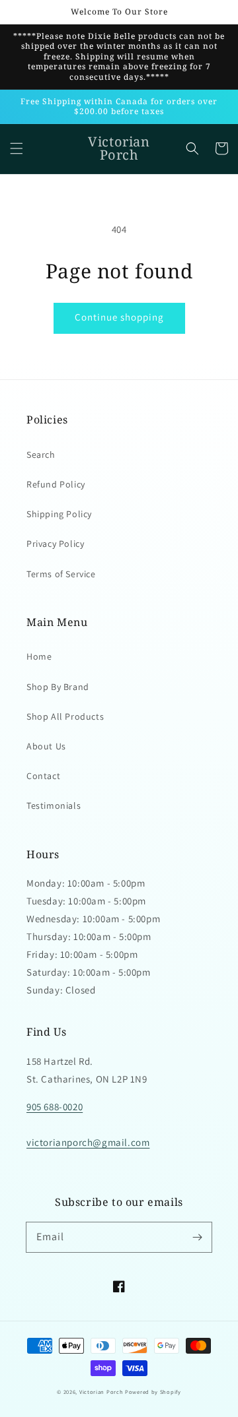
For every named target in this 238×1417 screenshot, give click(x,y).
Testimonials (53, 805)
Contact (43, 776)
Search (41, 454)
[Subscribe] (197, 1236)
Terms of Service (61, 574)
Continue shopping (119, 317)
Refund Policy (55, 484)
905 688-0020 (54, 1106)
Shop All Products (65, 716)
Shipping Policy (59, 514)
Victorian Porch (101, 1391)
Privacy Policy (55, 544)
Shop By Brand (57, 687)
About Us (46, 746)
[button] (16, 148)
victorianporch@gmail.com (87, 1142)
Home (39, 656)
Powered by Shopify (153, 1391)
